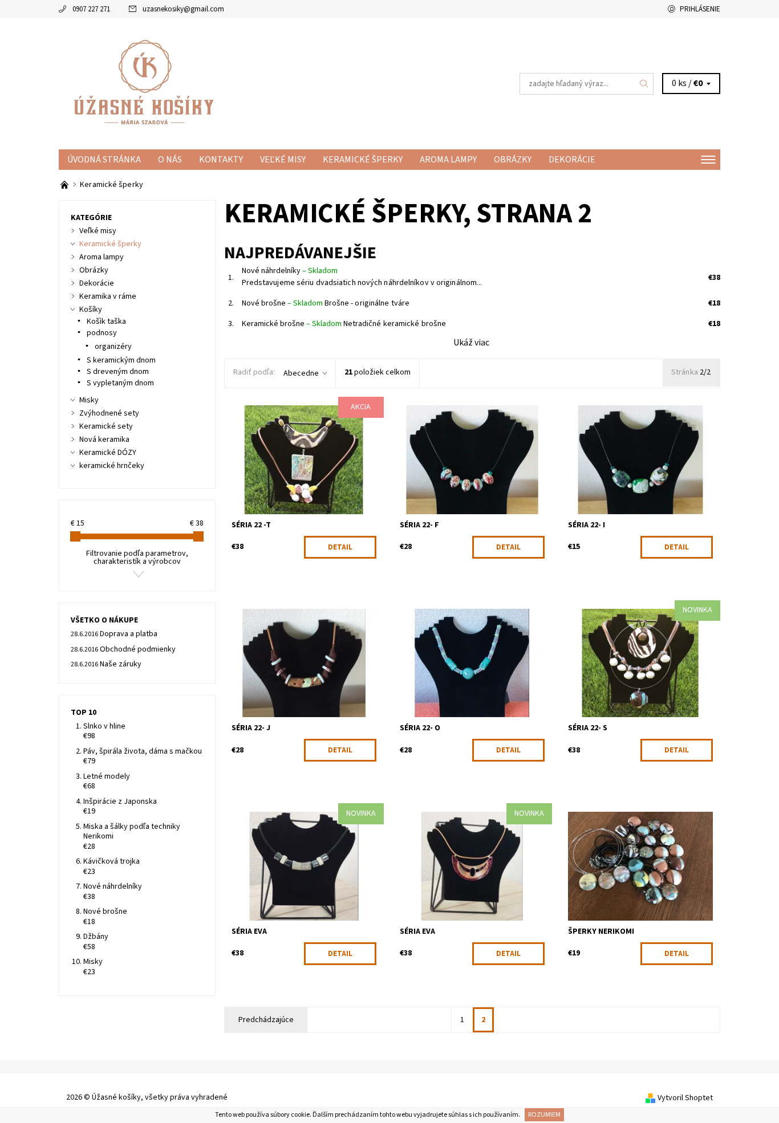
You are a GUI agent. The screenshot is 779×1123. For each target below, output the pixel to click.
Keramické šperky (363, 159)
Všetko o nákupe (104, 620)
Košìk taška (106, 321)
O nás (170, 159)
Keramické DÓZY (107, 452)
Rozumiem (544, 1115)
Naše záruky (120, 664)
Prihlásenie (700, 9)
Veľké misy (283, 159)
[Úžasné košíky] (144, 83)
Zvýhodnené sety (109, 413)
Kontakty (221, 159)
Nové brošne (282, 303)
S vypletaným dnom (120, 383)
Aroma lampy (448, 159)
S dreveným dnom (118, 371)
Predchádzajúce (266, 1020)
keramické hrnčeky (111, 465)
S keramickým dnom (121, 360)
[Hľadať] (644, 84)
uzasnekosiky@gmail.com (183, 9)
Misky (89, 400)
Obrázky (512, 159)
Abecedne (301, 373)
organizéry (113, 346)
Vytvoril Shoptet (685, 1097)
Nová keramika (104, 439)
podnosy (102, 333)
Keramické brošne (292, 323)
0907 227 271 (91, 9)
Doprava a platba (128, 634)
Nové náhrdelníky (290, 270)
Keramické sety (106, 426)
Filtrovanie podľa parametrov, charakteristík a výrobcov (137, 557)
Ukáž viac (471, 342)
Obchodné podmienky (138, 649)
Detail (340, 547)
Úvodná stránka (104, 159)
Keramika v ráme (107, 296)
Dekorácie (572, 159)
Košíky (90, 309)
